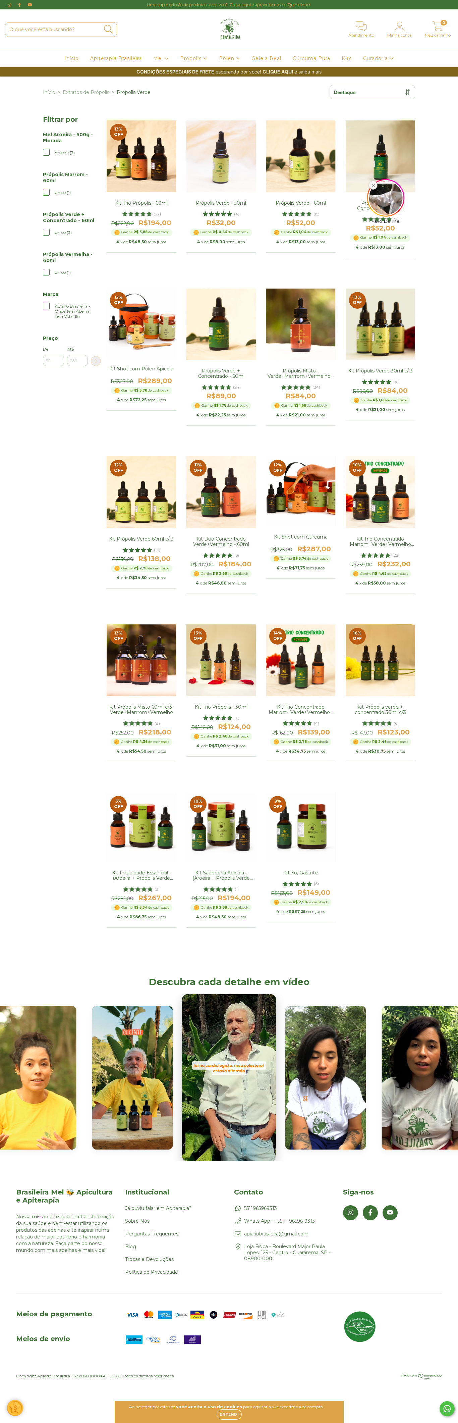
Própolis (191, 58)
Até (70, 349)
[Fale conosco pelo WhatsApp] (447, 1408)
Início (71, 58)
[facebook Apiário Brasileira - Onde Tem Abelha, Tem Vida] (20, 5)
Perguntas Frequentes (151, 1234)
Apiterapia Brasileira (116, 58)
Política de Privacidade (151, 1272)
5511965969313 (260, 1208)
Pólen (227, 58)
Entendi (229, 1414)
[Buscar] (108, 29)
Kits (347, 58)
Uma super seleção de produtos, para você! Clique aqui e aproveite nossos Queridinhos (229, 4)
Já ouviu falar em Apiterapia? (158, 1208)
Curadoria (376, 58)
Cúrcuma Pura (311, 58)
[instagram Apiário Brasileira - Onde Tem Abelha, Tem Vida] (10, 5)
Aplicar (96, 361)
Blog (130, 1246)
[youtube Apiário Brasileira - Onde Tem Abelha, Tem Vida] (29, 5)
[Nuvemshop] (421, 1378)
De (45, 349)
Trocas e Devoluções (149, 1259)
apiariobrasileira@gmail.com (276, 1234)
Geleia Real (266, 58)
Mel (159, 58)
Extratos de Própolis (86, 92)
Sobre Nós (137, 1221)
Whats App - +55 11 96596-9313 (279, 1221)
